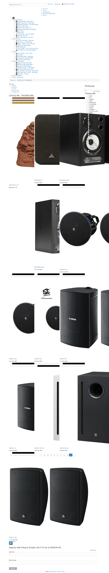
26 (57, 455)
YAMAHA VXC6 (13, 359)
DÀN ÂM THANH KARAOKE (24, 66)
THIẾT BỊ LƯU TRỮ (22, 36)
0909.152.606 (61, 571)
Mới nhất (14, 87)
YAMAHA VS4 (12, 448)
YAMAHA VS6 (63, 359)
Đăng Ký (50, 4)
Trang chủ (12, 80)
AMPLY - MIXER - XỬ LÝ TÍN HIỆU (26, 43)
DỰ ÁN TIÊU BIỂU (16, 75)
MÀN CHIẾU (20, 32)
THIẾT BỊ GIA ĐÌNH (17, 20)
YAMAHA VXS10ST (39, 448)
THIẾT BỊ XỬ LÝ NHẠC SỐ (24, 28)
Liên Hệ (44, 15)
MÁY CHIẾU (20, 31)
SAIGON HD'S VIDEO (68, 4)
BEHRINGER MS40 (64, 180)
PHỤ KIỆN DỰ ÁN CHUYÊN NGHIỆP (26, 50)
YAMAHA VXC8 (63, 269)
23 (47, 455)
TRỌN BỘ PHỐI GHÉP (18, 61)
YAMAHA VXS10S (64, 448)
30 (70, 455)
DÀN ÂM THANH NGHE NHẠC (25, 64)
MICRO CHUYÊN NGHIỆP (24, 45)
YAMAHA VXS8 (13, 537)
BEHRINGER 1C (38, 180)
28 (64, 455)
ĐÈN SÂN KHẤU (21, 47)
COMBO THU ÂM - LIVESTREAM (25, 67)
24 (51, 455)
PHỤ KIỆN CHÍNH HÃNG (23, 59)
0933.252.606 (52, 571)
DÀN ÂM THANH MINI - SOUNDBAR (26, 29)
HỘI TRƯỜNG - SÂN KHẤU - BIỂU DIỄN (27, 71)
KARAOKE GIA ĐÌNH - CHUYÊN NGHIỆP (27, 24)
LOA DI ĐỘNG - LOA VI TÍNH (24, 53)
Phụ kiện (14, 51)
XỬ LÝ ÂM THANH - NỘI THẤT (25, 37)
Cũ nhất (14, 89)
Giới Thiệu (45, 9)
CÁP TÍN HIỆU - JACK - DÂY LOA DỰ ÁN (27, 48)
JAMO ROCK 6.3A (13, 185)
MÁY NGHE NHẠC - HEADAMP (25, 56)
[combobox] (28, 4)
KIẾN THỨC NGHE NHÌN (49, 13)
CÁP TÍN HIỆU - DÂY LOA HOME (25, 34)
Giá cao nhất (15, 90)
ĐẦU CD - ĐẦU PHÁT (22, 26)
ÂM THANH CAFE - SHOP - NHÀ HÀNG (27, 72)
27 (61, 455)
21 (41, 455)
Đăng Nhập (57, 4)
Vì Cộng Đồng (46, 12)
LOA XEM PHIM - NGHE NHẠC (25, 21)
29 (67, 455)
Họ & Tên (12, 552)
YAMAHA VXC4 (38, 359)
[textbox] (28, 4)
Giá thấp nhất (15, 92)
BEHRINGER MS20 (39, 267)
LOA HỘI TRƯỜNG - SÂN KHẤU (25, 40)
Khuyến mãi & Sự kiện (17, 77)
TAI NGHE (20, 55)
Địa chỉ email (13, 560)
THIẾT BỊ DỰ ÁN (16, 39)
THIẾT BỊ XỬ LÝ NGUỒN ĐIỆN (25, 58)
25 (54, 455)
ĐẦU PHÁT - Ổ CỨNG (22, 74)
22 (44, 455)
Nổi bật (14, 85)
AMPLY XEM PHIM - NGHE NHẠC (26, 23)
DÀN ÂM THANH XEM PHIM (24, 63)
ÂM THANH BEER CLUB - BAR (25, 69)
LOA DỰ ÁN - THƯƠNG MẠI (24, 42)
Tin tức (44, 10)
